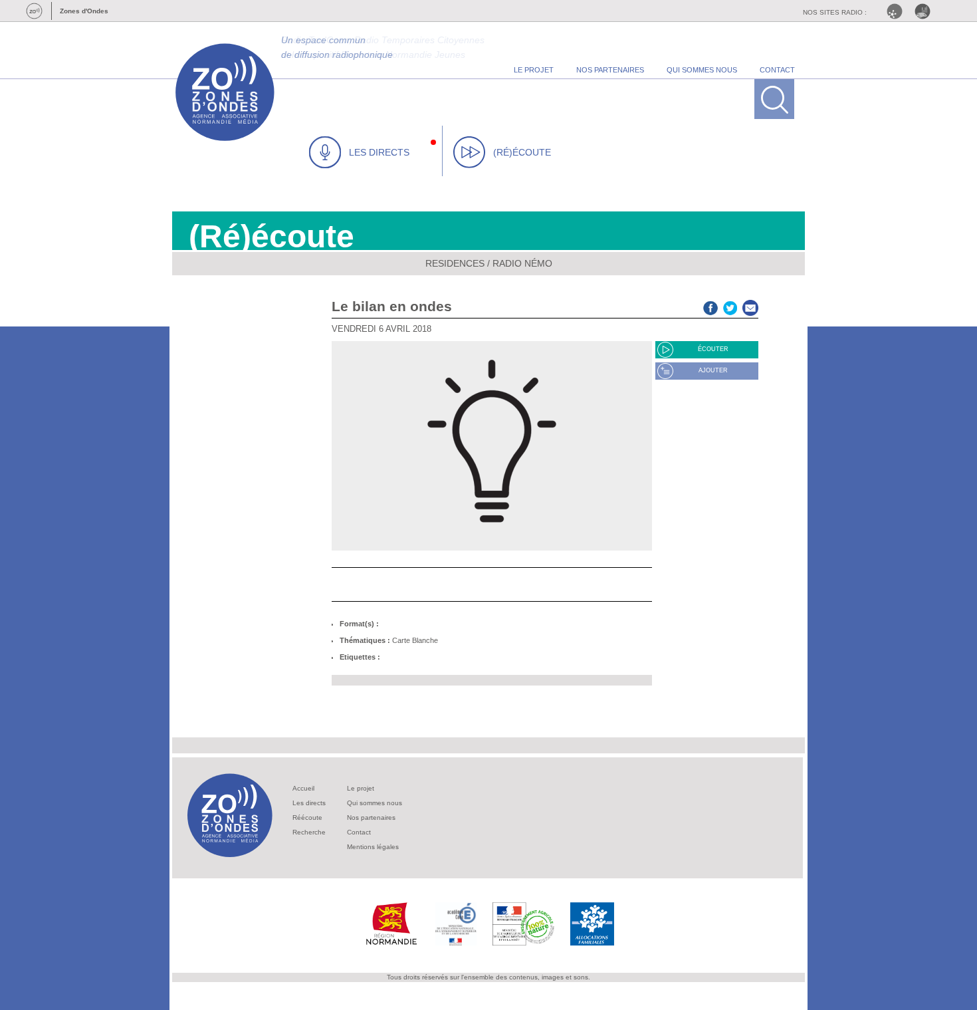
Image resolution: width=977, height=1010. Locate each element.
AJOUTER (713, 370)
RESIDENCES (455, 263)
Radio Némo (522, 263)
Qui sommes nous (374, 803)
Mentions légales (373, 846)
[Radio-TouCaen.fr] (925, 11)
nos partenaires (610, 70)
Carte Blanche (415, 640)
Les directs (309, 803)
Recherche (309, 832)
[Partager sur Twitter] (730, 306)
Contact (359, 832)
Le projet (360, 788)
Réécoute (307, 817)
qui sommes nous (702, 70)
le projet (534, 70)
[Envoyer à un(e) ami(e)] (750, 306)
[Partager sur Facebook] (710, 306)
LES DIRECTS (379, 152)
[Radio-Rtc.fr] (898, 11)
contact (777, 70)
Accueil (303, 788)
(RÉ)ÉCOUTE (522, 152)
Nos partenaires (371, 817)
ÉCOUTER (713, 349)
